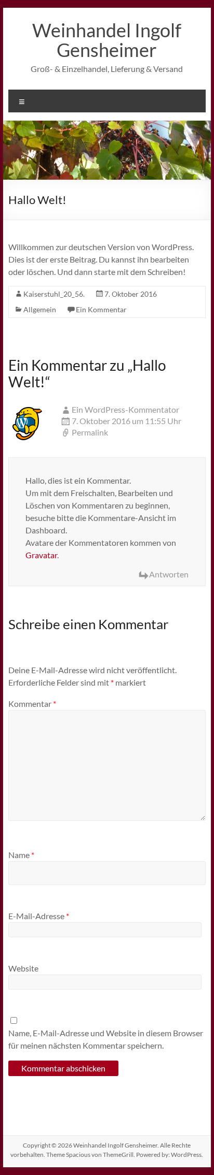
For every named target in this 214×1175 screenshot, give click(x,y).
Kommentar (32, 703)
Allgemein (39, 309)
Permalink (90, 432)
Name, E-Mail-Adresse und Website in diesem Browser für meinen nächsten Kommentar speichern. (105, 1039)
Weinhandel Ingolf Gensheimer (106, 40)
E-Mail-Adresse (38, 916)
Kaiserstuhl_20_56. (54, 293)
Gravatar (41, 555)
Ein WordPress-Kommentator (125, 409)
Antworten (169, 574)
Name (21, 855)
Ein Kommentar (101, 309)
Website (23, 968)
